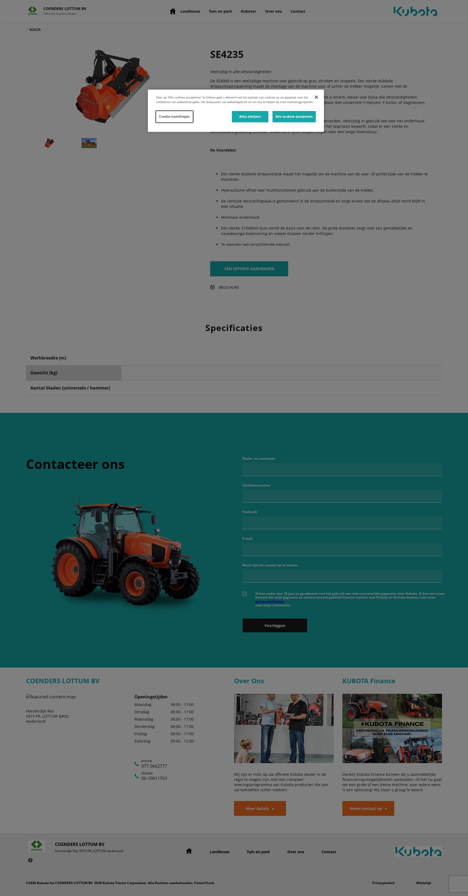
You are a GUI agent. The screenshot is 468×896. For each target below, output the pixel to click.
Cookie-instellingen (174, 116)
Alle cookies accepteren (294, 116)
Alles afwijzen (250, 116)
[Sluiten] (316, 97)
